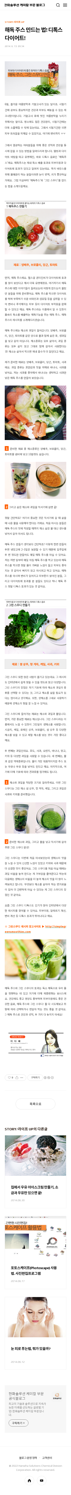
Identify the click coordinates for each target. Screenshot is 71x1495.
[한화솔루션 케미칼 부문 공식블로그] (25, 5)
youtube (41, 1480)
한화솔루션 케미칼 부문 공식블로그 (26, 1396)
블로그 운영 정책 (28, 1457)
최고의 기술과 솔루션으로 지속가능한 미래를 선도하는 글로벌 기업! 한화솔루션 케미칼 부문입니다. (27, 1409)
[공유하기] (16, 1078)
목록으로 (35, 1104)
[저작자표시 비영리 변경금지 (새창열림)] (48, 1077)
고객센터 (47, 1457)
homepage (29, 1480)
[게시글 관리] (21, 1078)
